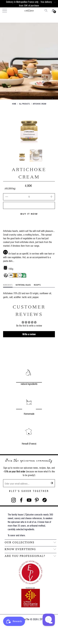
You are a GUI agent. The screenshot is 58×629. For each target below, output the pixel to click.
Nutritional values (23, 285)
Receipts (37, 285)
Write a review (29, 334)
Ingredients (8, 285)
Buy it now (29, 213)
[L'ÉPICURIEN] (29, 10)
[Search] (47, 10)
